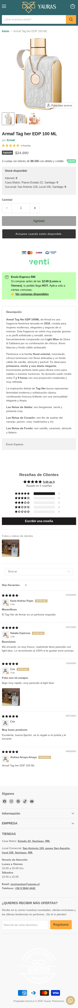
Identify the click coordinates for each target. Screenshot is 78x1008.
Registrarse (61, 924)
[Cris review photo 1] (11, 697)
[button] (39, 234)
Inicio (5, 31)
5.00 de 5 (49, 481)
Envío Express (14, 444)
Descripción (14, 311)
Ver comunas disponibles (32, 294)
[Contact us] (70, 1000)
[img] (10, 595)
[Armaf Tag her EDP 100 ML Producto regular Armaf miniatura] (8, 119)
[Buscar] (71, 19)
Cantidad (7, 199)
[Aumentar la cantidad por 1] (35, 208)
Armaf (11, 140)
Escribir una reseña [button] (39, 521)
